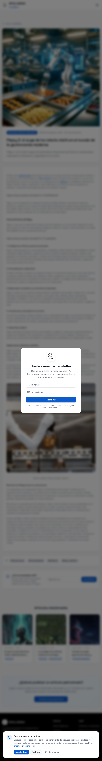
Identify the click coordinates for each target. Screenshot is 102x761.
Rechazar (36, 752)
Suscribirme (51, 400)
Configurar (54, 752)
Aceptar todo (21, 752)
